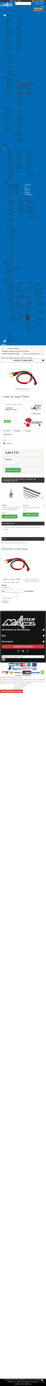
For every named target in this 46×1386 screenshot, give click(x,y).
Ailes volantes (9, 37)
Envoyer (5, 602)
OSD (7, 273)
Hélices (10, 73)
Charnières (11, 296)
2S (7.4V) (9, 113)
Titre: (4, 591)
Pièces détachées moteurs (20, 96)
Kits (7, 17)
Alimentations (21, 121)
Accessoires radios (13, 232)
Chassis (10, 60)
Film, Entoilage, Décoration (29, 302)
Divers (19, 50)
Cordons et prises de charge (19, 129)
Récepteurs (11, 187)
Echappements (21, 87)
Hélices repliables (11, 174)
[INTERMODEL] (36, 407)
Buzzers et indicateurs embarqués (20, 137)
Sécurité (19, 142)
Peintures (29, 321)
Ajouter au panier (15, 691)
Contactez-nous (23, 646)
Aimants (28, 323)
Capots (19, 27)
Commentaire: (29, 591)
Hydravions (9, 33)
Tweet (7, 431)
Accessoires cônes (30, 176)
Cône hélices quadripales (29, 171)
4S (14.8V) (8, 120)
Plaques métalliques (29, 330)
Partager (17, 431)
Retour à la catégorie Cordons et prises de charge (16, 358)
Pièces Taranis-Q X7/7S (12, 253)
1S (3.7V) (9, 112)
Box (27, 204)
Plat (17, 194)
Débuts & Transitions (9, 30)
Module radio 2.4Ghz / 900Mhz (10, 196)
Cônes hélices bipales (28, 160)
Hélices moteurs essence (10, 165)
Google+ (28, 431)
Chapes (10, 294)
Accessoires (12, 75)
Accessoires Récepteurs (12, 190)
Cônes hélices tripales (28, 165)
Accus (8, 110)
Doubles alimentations (30, 207)
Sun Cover (19, 36)
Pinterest (8, 434)
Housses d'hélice (20, 168)
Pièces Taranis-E (12, 242)
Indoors (8, 35)
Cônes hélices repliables (29, 154)
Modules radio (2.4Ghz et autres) (12, 215)
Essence (9, 87)
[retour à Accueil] (3, 348)
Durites (19, 298)
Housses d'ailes (20, 39)
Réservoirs (20, 296)
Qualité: (4, 585)
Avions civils (8, 24)
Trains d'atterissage (39, 292)
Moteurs (8, 79)
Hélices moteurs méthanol (11, 154)
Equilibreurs (20, 171)
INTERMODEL (36, 414)
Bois (27, 314)
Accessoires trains (39, 297)
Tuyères (19, 33)
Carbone (28, 291)
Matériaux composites (29, 326)
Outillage (39, 312)
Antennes (9, 271)
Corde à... (26, 505)
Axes (27, 87)
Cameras (9, 266)
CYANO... (5, 505)
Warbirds (9, 21)
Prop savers (28, 91)
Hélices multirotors (11, 178)
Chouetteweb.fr (26, 675)
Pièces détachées (22, 205)
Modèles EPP (19, 47)
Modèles (9, 275)
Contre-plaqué (28, 318)
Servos (18, 185)
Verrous (10, 300)
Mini (17, 189)
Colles (28, 289)
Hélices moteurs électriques (11, 160)
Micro (17, 191)
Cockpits (20, 31)
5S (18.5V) (8, 124)
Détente (8, 40)
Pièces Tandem (21, 209)
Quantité (8, 459)
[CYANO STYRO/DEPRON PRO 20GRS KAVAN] (11, 493)
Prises (28, 88)
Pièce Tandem (12, 259)
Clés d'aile (18, 43)
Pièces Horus (12, 247)
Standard (18, 187)
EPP (27, 306)
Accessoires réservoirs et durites (21, 309)
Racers (8, 27)
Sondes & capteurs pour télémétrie (13, 225)
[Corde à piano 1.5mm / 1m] (32, 493)
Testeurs (19, 123)
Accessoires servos (22, 213)
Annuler (4, 691)
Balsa (28, 316)
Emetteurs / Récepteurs (13, 268)
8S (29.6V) (8, 132)
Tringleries (11, 298)
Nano (17, 192)
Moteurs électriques (9, 82)
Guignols (10, 293)
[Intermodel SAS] (4, 4)
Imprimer (9, 443)
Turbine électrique (9, 89)
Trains (19, 29)
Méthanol (9, 85)
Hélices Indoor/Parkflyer (13, 170)
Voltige (8, 19)
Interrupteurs (13, 312)
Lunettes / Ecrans (11, 269)
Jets (7, 42)
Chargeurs (20, 119)
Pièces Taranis (12, 238)
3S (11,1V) (8, 116)
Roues (37, 294)
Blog (4, 635)
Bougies (19, 104)
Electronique (13, 235)
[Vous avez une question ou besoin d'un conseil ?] (33, 422)
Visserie (28, 298)
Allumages (20, 100)
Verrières (20, 25)
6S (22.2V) (8, 128)
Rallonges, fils (13, 320)
